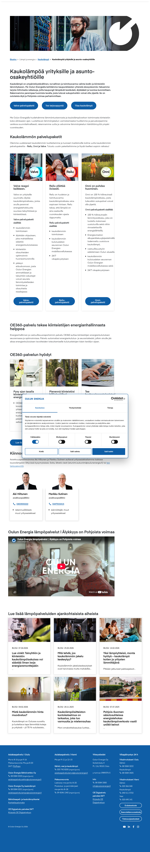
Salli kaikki (108, 451)
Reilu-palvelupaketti (62, 301)
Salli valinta (75, 451)
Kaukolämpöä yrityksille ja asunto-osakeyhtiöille (73, 59)
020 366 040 (126, 786)
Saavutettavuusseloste (131, 812)
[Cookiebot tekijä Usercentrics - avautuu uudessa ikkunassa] (115, 399)
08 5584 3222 (126, 766)
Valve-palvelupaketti (24, 105)
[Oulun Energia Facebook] (133, 826)
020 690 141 (126, 799)
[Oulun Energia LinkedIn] (129, 826)
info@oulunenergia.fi (102, 786)
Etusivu (13, 59)
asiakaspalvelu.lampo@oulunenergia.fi (25, 792)
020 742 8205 (62, 769)
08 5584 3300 (100, 782)
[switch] (61, 442)
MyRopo (17, 766)
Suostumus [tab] (40, 408)
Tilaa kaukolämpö (84, 105)
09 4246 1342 (62, 792)
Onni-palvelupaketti (98, 301)
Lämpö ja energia (27, 59)
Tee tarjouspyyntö (55, 105)
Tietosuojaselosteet (130, 818)
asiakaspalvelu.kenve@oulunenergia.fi (71, 772)
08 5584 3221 (15, 789)
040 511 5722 (126, 792)
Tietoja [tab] (110, 408)
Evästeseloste (131, 805)
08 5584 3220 (15, 776)
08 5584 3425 (126, 772)
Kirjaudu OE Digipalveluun (19, 812)
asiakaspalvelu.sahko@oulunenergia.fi (24, 779)
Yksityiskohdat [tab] (75, 408)
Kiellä (41, 451)
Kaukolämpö (43, 59)
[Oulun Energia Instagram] (138, 826)
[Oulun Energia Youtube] (124, 826)
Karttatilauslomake (16, 802)
